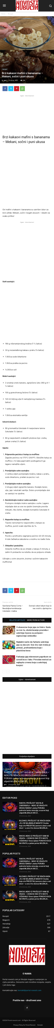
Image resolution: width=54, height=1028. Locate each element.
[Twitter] (10, 88)
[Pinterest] (16, 88)
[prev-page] (4, 671)
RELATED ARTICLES (17, 620)
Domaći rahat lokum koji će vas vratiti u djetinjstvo (40, 607)
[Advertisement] (27, 112)
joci (5, 80)
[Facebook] (5, 88)
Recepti (10, 14)
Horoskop (8, 769)
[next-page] (8, 671)
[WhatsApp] (22, 88)
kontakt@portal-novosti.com (29, 990)
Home (3, 14)
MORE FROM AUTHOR (36, 620)
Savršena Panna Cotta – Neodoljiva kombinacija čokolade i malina (13, 608)
